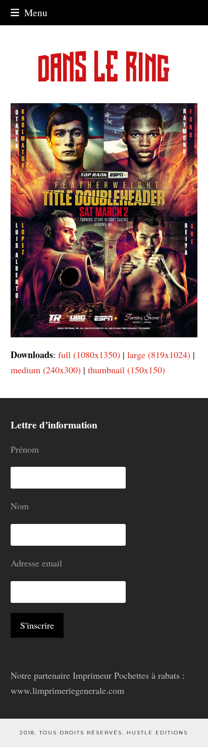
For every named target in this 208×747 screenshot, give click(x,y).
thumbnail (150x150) (126, 370)
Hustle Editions (157, 732)
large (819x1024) (158, 354)
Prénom (25, 449)
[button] (29, 12)
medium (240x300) (46, 370)
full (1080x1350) (89, 354)
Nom (20, 506)
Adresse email (36, 563)
